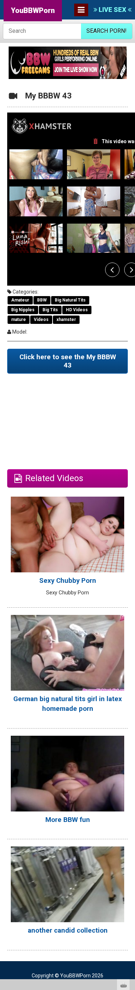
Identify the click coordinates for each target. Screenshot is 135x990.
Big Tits (50, 309)
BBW (42, 300)
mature (18, 319)
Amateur (20, 300)
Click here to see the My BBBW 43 (67, 361)
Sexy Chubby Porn (67, 581)
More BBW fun (67, 820)
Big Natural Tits (70, 300)
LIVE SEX (112, 9)
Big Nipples (23, 309)
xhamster (66, 319)
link (128, 877)
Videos (41, 319)
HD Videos (77, 309)
